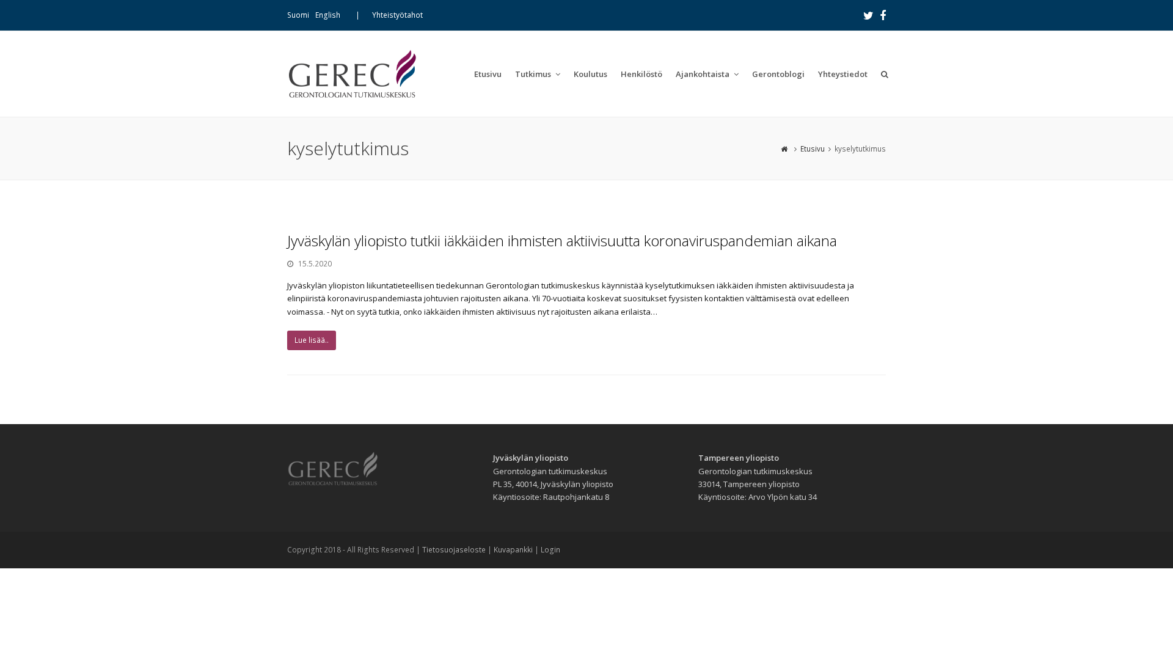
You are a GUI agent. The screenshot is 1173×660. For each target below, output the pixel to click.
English (327, 15)
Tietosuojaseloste (454, 549)
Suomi (298, 15)
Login (550, 549)
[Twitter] (868, 15)
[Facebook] (883, 15)
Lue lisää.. (311, 340)
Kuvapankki (513, 549)
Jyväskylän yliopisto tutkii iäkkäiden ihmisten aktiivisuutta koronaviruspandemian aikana (562, 240)
